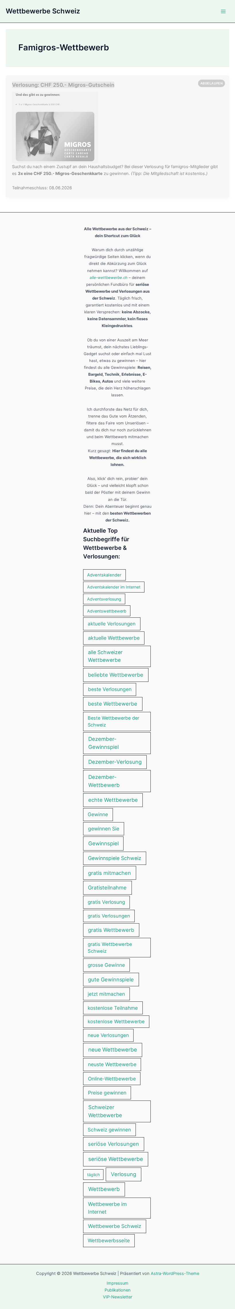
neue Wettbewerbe (112, 1049)
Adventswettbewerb (106, 611)
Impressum (117, 1283)
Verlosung (123, 1174)
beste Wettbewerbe (112, 703)
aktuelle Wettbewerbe (114, 638)
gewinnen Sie (103, 829)
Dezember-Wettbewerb (104, 781)
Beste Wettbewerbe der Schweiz (113, 721)
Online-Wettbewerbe (112, 1079)
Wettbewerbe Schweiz (43, 11)
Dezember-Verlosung (115, 762)
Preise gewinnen (107, 1093)
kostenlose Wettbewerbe (116, 1021)
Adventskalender (104, 575)
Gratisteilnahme (107, 887)
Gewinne (98, 814)
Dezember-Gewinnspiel (103, 743)
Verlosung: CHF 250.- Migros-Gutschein (63, 85)
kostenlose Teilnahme (113, 1008)
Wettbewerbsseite (109, 1240)
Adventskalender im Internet (113, 586)
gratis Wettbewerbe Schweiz (110, 947)
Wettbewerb (104, 1189)
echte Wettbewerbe (113, 800)
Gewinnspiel (103, 843)
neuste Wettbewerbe (112, 1064)
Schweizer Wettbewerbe (105, 1111)
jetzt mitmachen (106, 994)
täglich (93, 1174)
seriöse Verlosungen (113, 1144)
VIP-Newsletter (117, 1297)
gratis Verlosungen (109, 916)
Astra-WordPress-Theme (175, 1273)
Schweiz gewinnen (109, 1130)
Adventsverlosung (104, 599)
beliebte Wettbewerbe (115, 675)
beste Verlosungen (110, 689)
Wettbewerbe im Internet (107, 1208)
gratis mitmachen (109, 873)
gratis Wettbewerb (111, 930)
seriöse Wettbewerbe (115, 1159)
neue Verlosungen (108, 1035)
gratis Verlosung (106, 902)
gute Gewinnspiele (111, 979)
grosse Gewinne (106, 965)
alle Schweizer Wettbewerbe (105, 656)
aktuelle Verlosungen (112, 624)
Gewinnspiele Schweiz (114, 858)
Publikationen (118, 1290)
